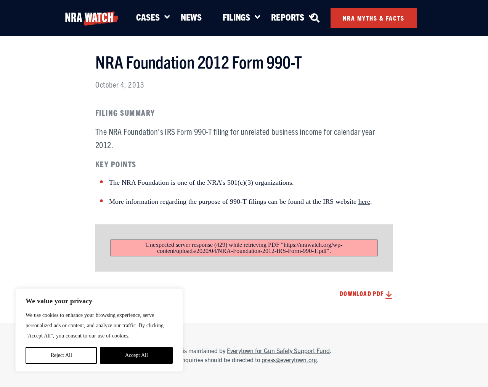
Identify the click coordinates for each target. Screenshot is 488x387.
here (364, 201)
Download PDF (362, 293)
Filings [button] (236, 16)
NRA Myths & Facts (374, 18)
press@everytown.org (289, 359)
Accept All (136, 355)
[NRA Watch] (91, 17)
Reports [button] (287, 16)
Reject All (61, 355)
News (191, 16)
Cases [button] (147, 16)
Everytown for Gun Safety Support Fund (278, 350)
